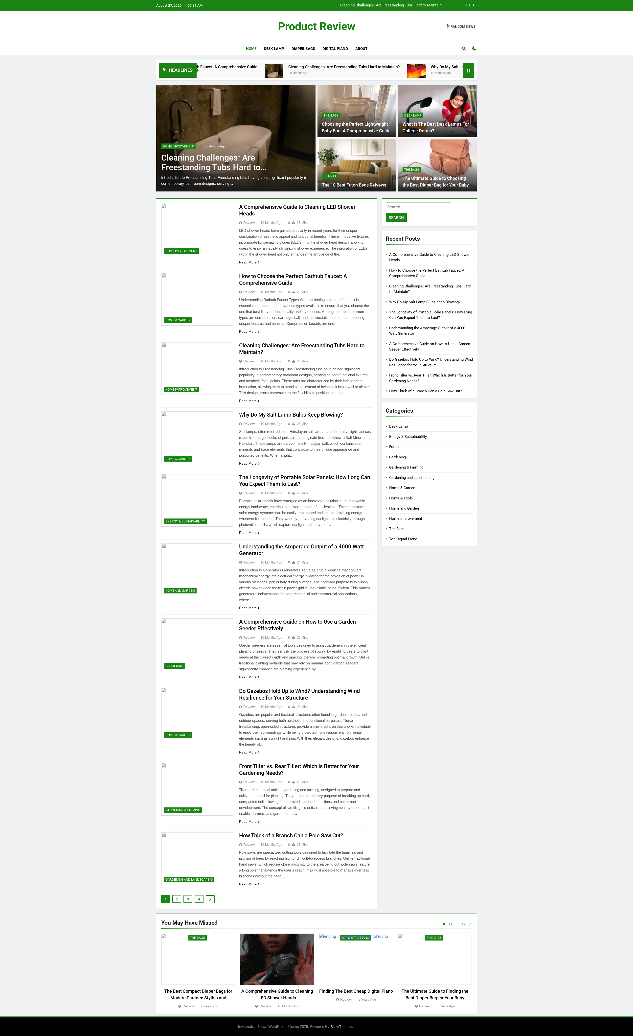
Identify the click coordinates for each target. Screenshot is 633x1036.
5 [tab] (470, 924)
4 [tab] (463, 924)
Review (249, 223)
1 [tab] (444, 924)
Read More (248, 262)
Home (251, 49)
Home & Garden (175, 146)
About (361, 49)
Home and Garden (180, 590)
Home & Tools (401, 498)
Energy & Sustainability (185, 521)
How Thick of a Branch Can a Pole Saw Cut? (291, 835)
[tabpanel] (198, 971)
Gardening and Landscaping (189, 879)
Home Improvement (181, 251)
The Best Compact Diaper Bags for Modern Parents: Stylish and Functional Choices (198, 998)
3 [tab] (457, 924)
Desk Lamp (274, 49)
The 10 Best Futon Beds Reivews (354, 185)
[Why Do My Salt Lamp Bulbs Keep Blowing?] (361, 73)
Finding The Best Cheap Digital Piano (356, 991)
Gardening (174, 666)
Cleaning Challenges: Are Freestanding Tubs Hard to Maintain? (288, 67)
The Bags (331, 115)
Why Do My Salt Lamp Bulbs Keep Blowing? (407, 5)
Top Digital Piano (403, 539)
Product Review (316, 26)
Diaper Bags (303, 49)
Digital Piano (335, 49)
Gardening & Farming (182, 810)
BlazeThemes (341, 1027)
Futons (330, 176)
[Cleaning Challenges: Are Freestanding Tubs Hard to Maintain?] (218, 73)
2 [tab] (450, 924)
